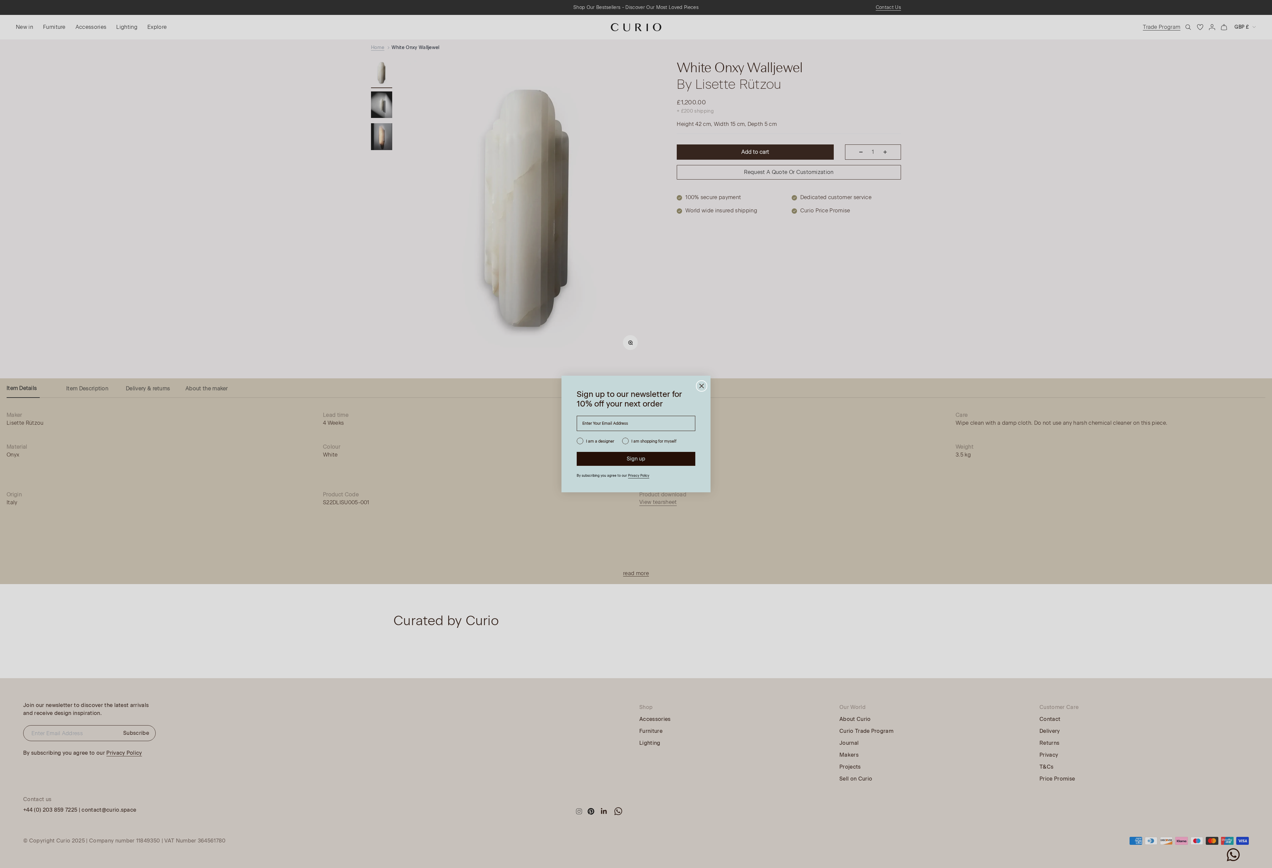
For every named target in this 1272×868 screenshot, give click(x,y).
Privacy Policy (638, 475)
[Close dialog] (702, 386)
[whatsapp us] (1233, 854)
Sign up (636, 459)
